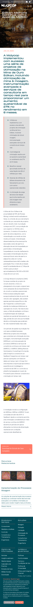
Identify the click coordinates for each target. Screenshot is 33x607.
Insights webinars (7, 558)
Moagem (21, 524)
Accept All (19, 602)
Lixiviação (21, 530)
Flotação (21, 527)
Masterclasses (6, 561)
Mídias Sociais (6, 572)
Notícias (4, 555)
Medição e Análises (7, 529)
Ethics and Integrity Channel (18, 1)
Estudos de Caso (7, 569)
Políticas (21, 555)
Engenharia (5, 540)
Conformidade (23, 558)
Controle (4, 532)
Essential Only (9, 602)
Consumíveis (5, 526)
